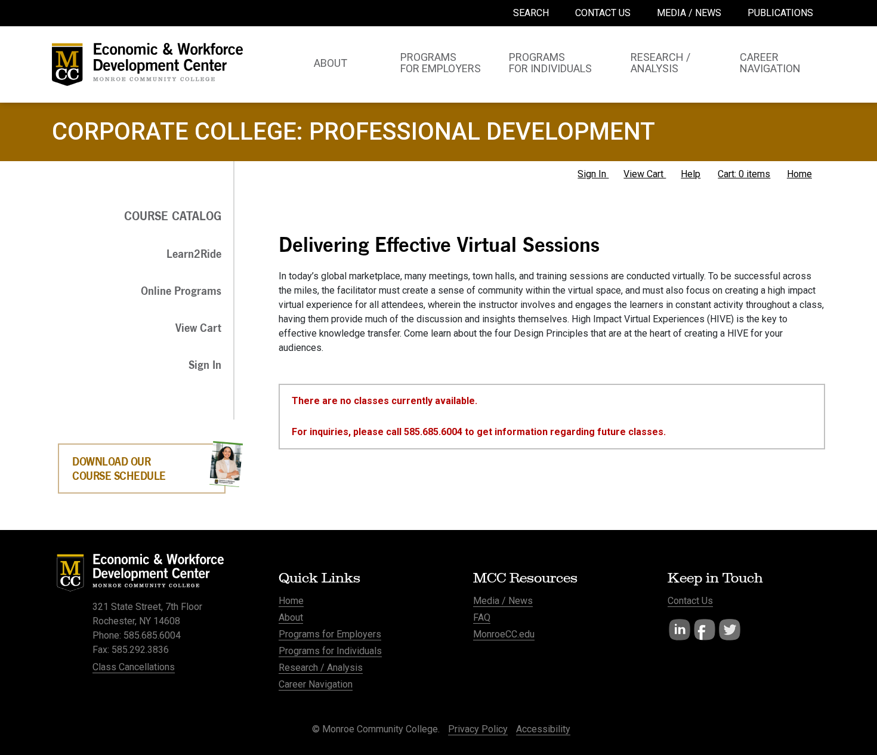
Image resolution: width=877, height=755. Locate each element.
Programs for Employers (330, 634)
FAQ (481, 617)
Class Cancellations (133, 667)
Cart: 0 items (744, 174)
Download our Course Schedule (119, 468)
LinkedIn (679, 630)
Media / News (503, 600)
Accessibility (543, 729)
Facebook (705, 630)
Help (690, 174)
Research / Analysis (321, 667)
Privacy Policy (478, 729)
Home (799, 174)
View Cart (644, 174)
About (291, 617)
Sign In (593, 174)
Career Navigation (316, 684)
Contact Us (690, 600)
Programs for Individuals (330, 651)
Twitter (730, 630)
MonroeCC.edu (504, 634)
